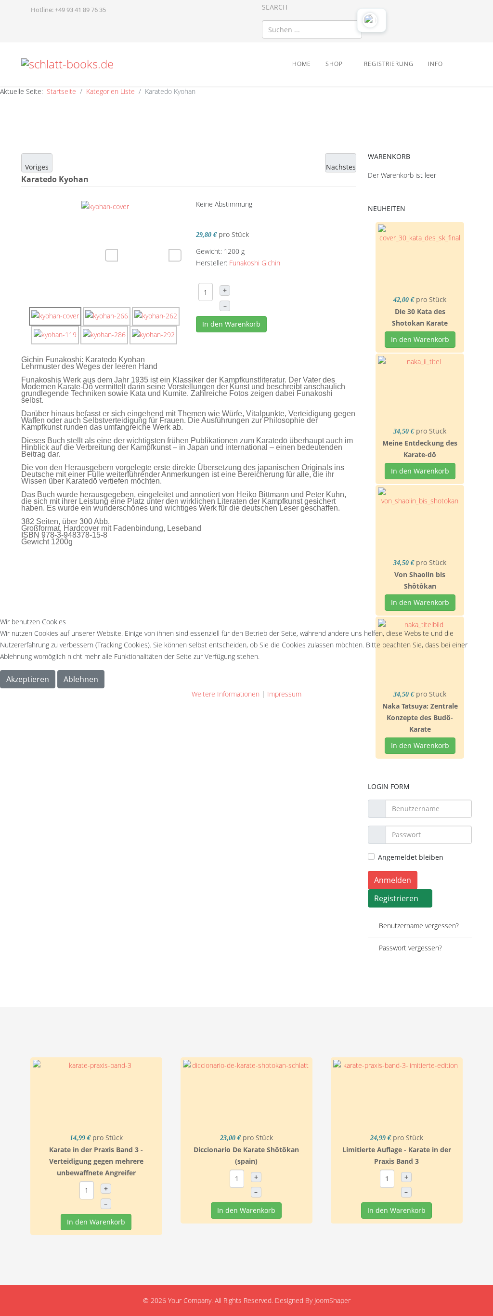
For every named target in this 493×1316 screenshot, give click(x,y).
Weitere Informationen (225, 693)
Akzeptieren (27, 679)
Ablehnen (81, 679)
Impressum (284, 693)
